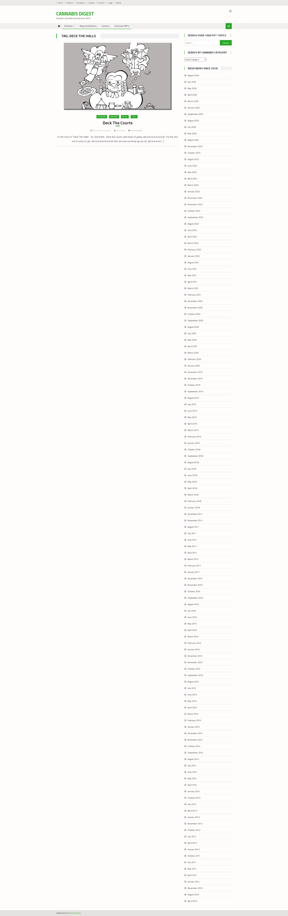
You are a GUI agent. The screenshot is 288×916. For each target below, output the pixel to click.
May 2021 (192, 275)
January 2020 (194, 365)
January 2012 (194, 849)
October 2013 (194, 797)
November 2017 (195, 520)
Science (101, 2)
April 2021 (192, 281)
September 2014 (195, 752)
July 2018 (192, 468)
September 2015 (195, 675)
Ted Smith (120, 130)
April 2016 (192, 630)
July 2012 (192, 836)
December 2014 (195, 733)
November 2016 (195, 584)
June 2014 (192, 772)
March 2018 (193, 494)
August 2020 (193, 326)
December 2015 (195, 655)
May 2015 (192, 701)
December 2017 (195, 514)
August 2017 (193, 526)
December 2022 (195, 197)
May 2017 (192, 546)
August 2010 (193, 894)
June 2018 (192, 475)
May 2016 (192, 623)
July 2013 (192, 804)
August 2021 (193, 262)
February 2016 (194, 643)
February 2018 (194, 501)
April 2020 (192, 346)
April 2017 (192, 552)
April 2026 (192, 94)
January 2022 (194, 256)
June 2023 (192, 165)
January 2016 (194, 649)
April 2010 (192, 901)
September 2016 (195, 597)
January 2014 (194, 791)
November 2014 (195, 739)
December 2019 (195, 372)
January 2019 (194, 443)
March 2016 (193, 636)
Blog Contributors (88, 25)
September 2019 (195, 391)
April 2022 (192, 236)
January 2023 (194, 191)
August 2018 (193, 462)
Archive (114, 116)
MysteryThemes (74, 913)
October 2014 (194, 746)
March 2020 (193, 352)
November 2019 (195, 378)
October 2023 (194, 152)
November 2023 (195, 146)
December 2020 (195, 301)
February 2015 (194, 720)
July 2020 (192, 333)
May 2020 (192, 339)
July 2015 (192, 688)
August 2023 (193, 159)
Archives (68, 25)
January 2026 (194, 107)
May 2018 (192, 481)
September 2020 (195, 320)
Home (60, 2)
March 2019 (193, 430)
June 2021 (192, 268)
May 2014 (192, 778)
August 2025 (193, 120)
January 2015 (194, 726)
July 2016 (192, 610)
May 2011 (192, 868)
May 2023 (192, 172)
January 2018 (194, 507)
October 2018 (194, 449)
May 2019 (192, 417)
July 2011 (192, 862)
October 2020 (194, 314)
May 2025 (192, 133)
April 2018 (192, 488)
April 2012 (192, 842)
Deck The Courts (118, 123)
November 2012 (195, 823)
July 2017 (192, 533)
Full (134, 116)
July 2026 (192, 81)
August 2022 (193, 223)
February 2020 (194, 359)
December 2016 (195, 578)
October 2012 (194, 830)
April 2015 (192, 707)
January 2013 (194, 817)
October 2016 (194, 591)
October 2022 (194, 210)
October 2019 (194, 385)
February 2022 (194, 249)
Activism (102, 116)
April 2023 (192, 178)
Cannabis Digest (75, 13)
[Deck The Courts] (117, 76)
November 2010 (195, 888)
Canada (91, 2)
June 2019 (192, 410)
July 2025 (192, 127)
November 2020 (195, 307)
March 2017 (193, 559)
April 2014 (192, 784)
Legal (110, 2)
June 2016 (192, 617)
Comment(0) (136, 130)
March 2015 (193, 713)
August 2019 (193, 397)
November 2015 (195, 662)
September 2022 (195, 217)
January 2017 (194, 572)
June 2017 (192, 539)
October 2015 (194, 668)
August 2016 (193, 604)
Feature (70, 2)
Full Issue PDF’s (121, 25)
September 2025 (195, 114)
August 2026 (193, 75)
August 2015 (193, 681)
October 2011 (194, 855)
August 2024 (193, 139)
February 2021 (194, 294)
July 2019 (192, 404)
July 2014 (192, 765)
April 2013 (192, 810)
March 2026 (193, 101)
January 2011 (194, 881)
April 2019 (192, 423)
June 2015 (192, 694)
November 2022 (195, 204)
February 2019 (194, 436)
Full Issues (81, 2)
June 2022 (192, 230)
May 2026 (192, 88)
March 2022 (193, 243)
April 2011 (192, 875)
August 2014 (193, 759)
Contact (105, 25)
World (118, 2)
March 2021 (193, 288)
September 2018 (195, 455)
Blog (125, 116)
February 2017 (194, 565)
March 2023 (193, 185)
